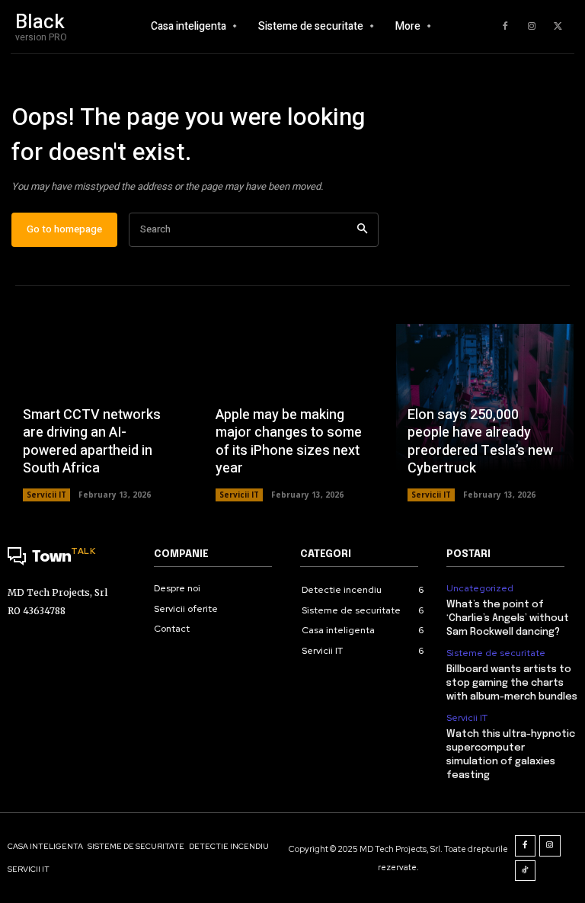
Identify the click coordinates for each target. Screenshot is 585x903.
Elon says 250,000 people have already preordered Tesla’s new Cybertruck (480, 442)
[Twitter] (558, 26)
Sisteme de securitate (495, 653)
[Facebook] (505, 26)
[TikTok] (525, 871)
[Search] (362, 230)
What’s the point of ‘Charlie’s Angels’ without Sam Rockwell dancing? (507, 618)
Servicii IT (46, 494)
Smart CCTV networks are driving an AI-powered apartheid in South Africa (92, 442)
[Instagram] (531, 26)
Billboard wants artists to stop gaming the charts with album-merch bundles (511, 683)
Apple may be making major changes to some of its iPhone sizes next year (289, 442)
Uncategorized (479, 588)
